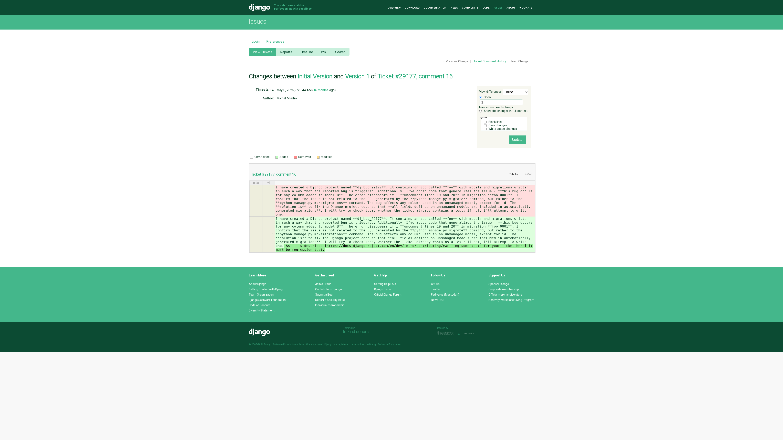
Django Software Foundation (267, 299)
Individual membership (329, 305)
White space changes (503, 129)
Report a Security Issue (330, 299)
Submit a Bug (324, 294)
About (511, 7)
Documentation (435, 7)
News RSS (437, 299)
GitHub (435, 284)
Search (340, 52)
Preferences (275, 41)
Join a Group (323, 284)
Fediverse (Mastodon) (445, 294)
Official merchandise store (505, 294)
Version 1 (357, 76)
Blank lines (495, 122)
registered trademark (350, 344)
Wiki (324, 52)
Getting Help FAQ (385, 284)
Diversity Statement (261, 310)
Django (259, 7)
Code (485, 7)
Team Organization (261, 294)
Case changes (498, 125)
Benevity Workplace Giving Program (511, 299)
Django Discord (383, 289)
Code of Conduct (259, 305)
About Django (257, 284)
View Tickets (262, 52)
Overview (394, 7)
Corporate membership (504, 289)
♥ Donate (526, 7)
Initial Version (314, 76)
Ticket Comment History (490, 61)
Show (487, 97)
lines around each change (496, 107)
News (454, 7)
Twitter (435, 289)
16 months (320, 90)
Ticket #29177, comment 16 (415, 76)
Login (256, 41)
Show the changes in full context (505, 111)
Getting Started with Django (266, 289)
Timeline (306, 52)
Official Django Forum (387, 294)
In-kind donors (356, 331)
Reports (286, 52)
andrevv (473, 333)
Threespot (446, 333)
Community (470, 7)
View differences (490, 92)
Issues (497, 7)
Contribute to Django (328, 289)
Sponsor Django (499, 284)
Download (412, 7)
